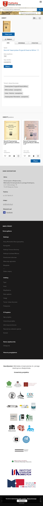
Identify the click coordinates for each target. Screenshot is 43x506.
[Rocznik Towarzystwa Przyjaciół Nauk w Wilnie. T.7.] (6, 26)
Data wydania (7, 294)
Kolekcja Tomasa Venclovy (11, 249)
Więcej (35, 161)
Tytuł (4, 282)
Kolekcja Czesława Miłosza (11, 253)
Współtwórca (7, 290)
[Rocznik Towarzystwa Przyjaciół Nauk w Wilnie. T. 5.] (31, 130)
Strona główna (7, 231)
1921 (5, 56)
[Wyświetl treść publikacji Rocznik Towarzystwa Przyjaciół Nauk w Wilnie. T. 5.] (33, 156)
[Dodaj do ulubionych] (39, 18)
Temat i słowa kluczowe (10, 302)
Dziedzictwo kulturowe (10, 257)
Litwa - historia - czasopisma (13, 93)
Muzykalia (6, 265)
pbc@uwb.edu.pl (8, 204)
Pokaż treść (8, 34)
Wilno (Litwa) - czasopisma (13, 90)
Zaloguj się (6, 345)
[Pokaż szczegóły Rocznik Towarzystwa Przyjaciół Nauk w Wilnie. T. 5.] (38, 156)
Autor (5, 286)
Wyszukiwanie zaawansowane (28, 13)
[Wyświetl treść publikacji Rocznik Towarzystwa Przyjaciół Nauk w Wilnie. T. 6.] (14, 156)
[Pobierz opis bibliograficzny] (9, 156)
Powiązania (6, 306)
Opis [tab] (8, 43)
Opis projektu (7, 317)
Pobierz (9, 39)
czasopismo (7, 62)
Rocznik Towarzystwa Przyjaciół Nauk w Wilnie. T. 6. (12, 142)
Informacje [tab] (21, 43)
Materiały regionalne (9, 261)
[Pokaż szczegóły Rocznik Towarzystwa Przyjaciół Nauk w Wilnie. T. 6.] (18, 156)
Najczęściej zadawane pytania (12, 329)
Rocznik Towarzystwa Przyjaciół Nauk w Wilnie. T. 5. (31, 142)
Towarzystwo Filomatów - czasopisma (16, 97)
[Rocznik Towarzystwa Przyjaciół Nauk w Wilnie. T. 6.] (12, 130)
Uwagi (5, 298)
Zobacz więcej (7, 271)
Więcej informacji (31, 498)
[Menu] (40, 1)
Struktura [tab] (35, 43)
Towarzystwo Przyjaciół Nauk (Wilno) (16, 86)
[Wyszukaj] (40, 9)
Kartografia (6, 245)
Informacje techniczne (9, 325)
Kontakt (5, 333)
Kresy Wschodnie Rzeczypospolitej (13, 242)
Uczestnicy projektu (9, 321)
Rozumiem (22, 501)
